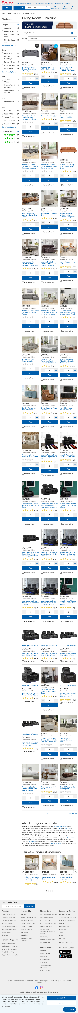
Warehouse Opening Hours (67, 917)
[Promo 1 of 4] (46, 891)
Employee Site (6, 932)
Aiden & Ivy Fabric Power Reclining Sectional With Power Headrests (32, 879)
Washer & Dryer (45, 959)
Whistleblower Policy (8, 952)
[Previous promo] (24, 871)
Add (30, 83)
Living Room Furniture (28, 13)
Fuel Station (62, 929)
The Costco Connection (9, 920)
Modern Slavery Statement (10, 946)
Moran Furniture (71, 838)
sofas (60, 828)
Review (61, 1003)
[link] (30, 60)
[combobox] (19, 8)
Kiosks (61, 935)
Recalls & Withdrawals (46, 917)
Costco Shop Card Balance (48, 923)
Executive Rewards (26, 926)
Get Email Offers (9, 902)
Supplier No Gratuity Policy (10, 955)
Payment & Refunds (46, 926)
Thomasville (32, 841)
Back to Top (73, 814)
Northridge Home (56, 843)
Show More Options (9, 45)
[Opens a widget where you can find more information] (69, 1009)
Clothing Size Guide (46, 971)
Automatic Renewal (27, 920)
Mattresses (43, 956)
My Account (24, 932)
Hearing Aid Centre (65, 926)
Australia (67, 3)
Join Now (23, 914)
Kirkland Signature (7, 923)
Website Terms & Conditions (23, 981)
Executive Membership (28, 923)
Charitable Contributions (9, 926)
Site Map (10, 981)
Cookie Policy (54, 981)
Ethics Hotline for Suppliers (10, 949)
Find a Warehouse (64, 914)
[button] (47, 7)
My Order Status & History (48, 940)
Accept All (61, 998)
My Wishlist (24, 935)
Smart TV (43, 951)
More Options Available (30, 645)
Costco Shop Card (45, 920)
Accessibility (44, 937)
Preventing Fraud (45, 943)
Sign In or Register (26, 929)
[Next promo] (75, 871)
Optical (61, 923)
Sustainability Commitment (10, 929)
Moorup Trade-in (65, 943)
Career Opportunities (8, 917)
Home (3, 13)
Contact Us (5, 935)
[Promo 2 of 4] (48, 891)
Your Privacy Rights (41, 981)
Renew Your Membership (28, 917)
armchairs (68, 828)
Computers (43, 962)
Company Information (8, 914)
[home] (7, 3)
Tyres (61, 932)
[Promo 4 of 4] (52, 891)
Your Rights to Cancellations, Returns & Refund (47, 931)
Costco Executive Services (67, 920)
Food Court (62, 938)
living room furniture (60, 826)
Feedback (39, 983)
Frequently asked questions (48, 914)
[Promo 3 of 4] (50, 891)
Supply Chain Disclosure (9, 943)
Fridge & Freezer (45, 953)
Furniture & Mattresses (14, 13)
